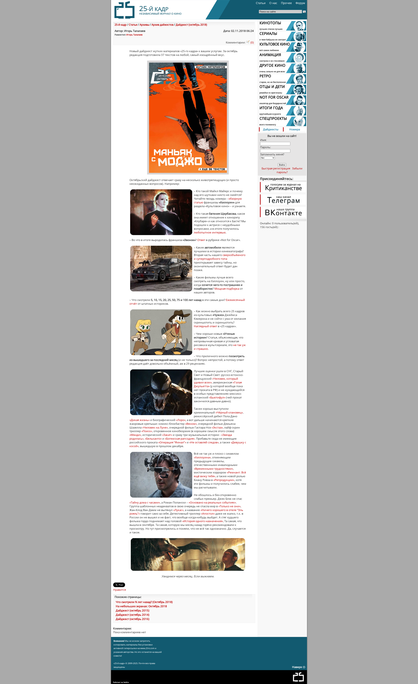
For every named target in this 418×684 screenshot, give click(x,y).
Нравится (119, 590)
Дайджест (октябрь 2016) (132, 619)
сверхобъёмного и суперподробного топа (219, 257)
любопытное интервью (210, 232)
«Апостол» (208, 513)
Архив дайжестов (162, 24)
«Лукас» (178, 510)
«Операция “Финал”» (172, 442)
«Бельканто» (153, 438)
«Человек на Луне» (155, 427)
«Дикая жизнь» (139, 420)
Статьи (260, 3)
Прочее (286, 3)
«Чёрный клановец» (229, 412)
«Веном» (191, 424)
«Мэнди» (135, 435)
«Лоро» (180, 420)
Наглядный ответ (205, 326)
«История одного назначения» (202, 521)
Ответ (201, 240)
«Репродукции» (223, 480)
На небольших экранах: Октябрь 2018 (141, 606)
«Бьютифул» (217, 397)
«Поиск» (146, 431)
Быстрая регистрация (276, 168)
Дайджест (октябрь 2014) (132, 615)
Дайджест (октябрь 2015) (132, 610)
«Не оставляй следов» (204, 442)
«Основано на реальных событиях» (212, 502)
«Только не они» (229, 506)
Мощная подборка (226, 288)
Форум (300, 3)
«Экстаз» (217, 427)
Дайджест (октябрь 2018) (191, 24)
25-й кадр (121, 24)
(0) (252, 42)
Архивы (144, 24)
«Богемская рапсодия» (180, 438)
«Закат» (167, 435)
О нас (273, 3)
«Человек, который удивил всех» (216, 380)
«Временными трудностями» (213, 468)
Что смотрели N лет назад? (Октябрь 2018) (144, 602)
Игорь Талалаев (134, 34)
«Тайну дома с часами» (144, 502)
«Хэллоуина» (202, 457)
